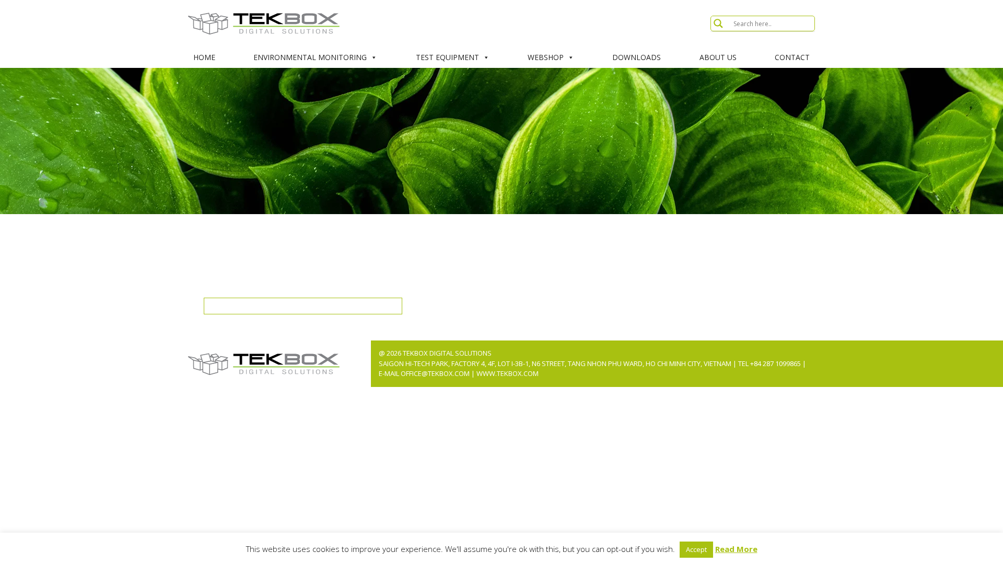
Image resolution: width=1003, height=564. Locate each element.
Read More (736, 549)
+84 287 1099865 (775, 363)
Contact (792, 57)
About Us (718, 57)
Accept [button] (696, 549)
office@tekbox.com (436, 373)
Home (204, 57)
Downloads (636, 57)
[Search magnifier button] (718, 23)
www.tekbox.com (507, 373)
